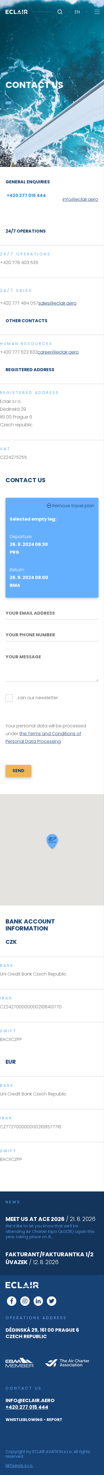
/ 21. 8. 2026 (50, 1219)
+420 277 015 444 (27, 1407)
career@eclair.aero (58, 352)
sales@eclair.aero (57, 303)
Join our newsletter (37, 698)
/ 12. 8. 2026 (49, 1258)
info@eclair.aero (30, 1400)
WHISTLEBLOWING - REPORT (34, 1419)
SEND (18, 770)
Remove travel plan (72, 506)
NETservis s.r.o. (19, 1465)
